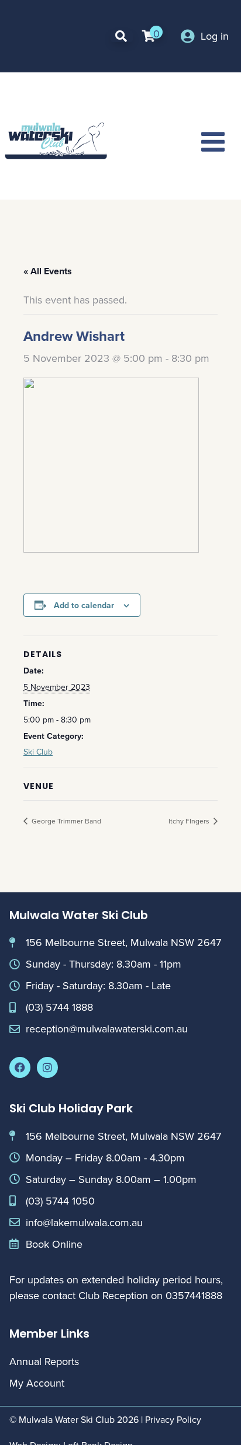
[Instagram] (47, 1067)
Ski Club (38, 752)
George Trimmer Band (65, 821)
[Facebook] (19, 1067)
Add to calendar (84, 605)
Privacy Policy (173, 1419)
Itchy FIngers (189, 821)
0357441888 (194, 1295)
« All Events (47, 271)
